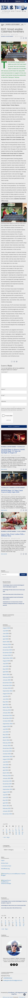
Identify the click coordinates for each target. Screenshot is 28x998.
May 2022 (5, 767)
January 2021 (6, 811)
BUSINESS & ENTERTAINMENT (7, 36)
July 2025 (5, 663)
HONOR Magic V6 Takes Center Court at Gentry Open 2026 (13, 905)
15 (16, 831)
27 (10, 834)
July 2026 (5, 631)
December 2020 (7, 814)
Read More (4, 554)
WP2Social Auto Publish (8, 997)
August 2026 (6, 628)
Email (3, 395)
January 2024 (6, 713)
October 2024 (7, 688)
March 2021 (6, 805)
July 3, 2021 (15, 34)
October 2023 (7, 721)
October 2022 (7, 754)
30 (19, 834)
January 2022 (6, 778)
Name (3, 389)
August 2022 (6, 759)
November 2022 (7, 751)
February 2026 (7, 644)
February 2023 (7, 743)
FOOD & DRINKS (21, 531)
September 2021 (7, 789)
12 (6, 831)
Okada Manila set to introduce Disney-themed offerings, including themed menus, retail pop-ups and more (13, 603)
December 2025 (7, 650)
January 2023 (6, 745)
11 (3, 831)
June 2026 (6, 633)
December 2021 (7, 781)
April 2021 (5, 803)
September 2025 (8, 658)
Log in (2, 860)
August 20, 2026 (16, 538)
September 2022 (7, 756)
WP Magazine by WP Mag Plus (19, 993)
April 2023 (5, 737)
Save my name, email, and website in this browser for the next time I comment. (13, 409)
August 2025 (6, 661)
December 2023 (7, 715)
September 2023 (7, 723)
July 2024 (5, 696)
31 (22, 834)
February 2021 (6, 808)
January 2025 (6, 680)
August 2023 (6, 726)
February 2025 (7, 677)
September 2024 (8, 691)
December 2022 (7, 748)
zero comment (19, 36)
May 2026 (5, 636)
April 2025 (5, 672)
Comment (4, 372)
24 (22, 832)
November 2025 (7, 652)
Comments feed (6, 866)
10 (22, 829)
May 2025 (5, 669)
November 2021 (7, 784)
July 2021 (5, 795)
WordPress (11, 992)
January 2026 (6, 647)
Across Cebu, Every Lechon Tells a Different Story (12, 535)
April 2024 (5, 704)
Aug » (8, 837)
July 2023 (5, 729)
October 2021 (6, 786)
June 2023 (6, 732)
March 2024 (6, 707)
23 (19, 832)
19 (6, 832)
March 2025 (6, 674)
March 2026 (6, 642)
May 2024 (5, 702)
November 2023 (7, 718)
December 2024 (7, 682)
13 (9, 831)
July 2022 (5, 762)
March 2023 (6, 740)
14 (13, 831)
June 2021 (5, 797)
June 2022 (5, 764)
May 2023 (5, 734)
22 (16, 832)
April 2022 (5, 770)
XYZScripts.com (22, 997)
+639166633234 (7, 978)
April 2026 (5, 639)
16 (19, 831)
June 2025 (6, 666)
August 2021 (6, 792)
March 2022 (6, 773)
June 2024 (6, 699)
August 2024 (6, 693)
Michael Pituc (7, 34)
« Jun (4, 837)
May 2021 (5, 800)
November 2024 (7, 685)
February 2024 (7, 710)
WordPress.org (5, 868)
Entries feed (4, 863)
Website (3, 401)
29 (16, 834)
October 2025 (7, 655)
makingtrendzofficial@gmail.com (12, 980)
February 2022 (7, 775)
